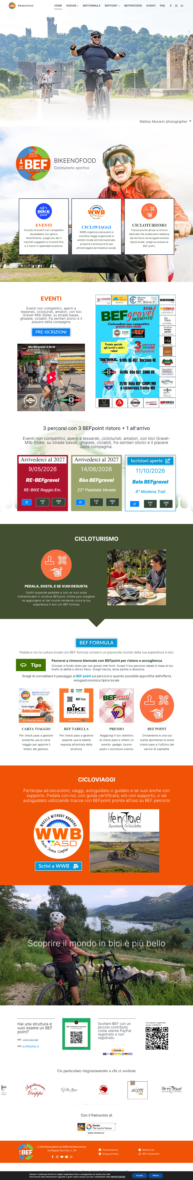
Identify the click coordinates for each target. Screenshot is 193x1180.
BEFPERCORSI (133, 5)
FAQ (162, 5)
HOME (58, 5)
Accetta (139, 1175)
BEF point (83, 676)
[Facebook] (170, 5)
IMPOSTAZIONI (118, 1177)
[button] (73, 1104)
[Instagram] (176, 5)
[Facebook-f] (52, 1157)
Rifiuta (156, 1175)
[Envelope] (66, 1157)
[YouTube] (181, 5)
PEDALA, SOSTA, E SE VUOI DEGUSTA (56, 586)
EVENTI (151, 5)
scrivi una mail (30, 1039)
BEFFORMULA (91, 5)
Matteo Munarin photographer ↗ (166, 121)
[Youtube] (62, 1157)
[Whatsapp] (71, 1157)
